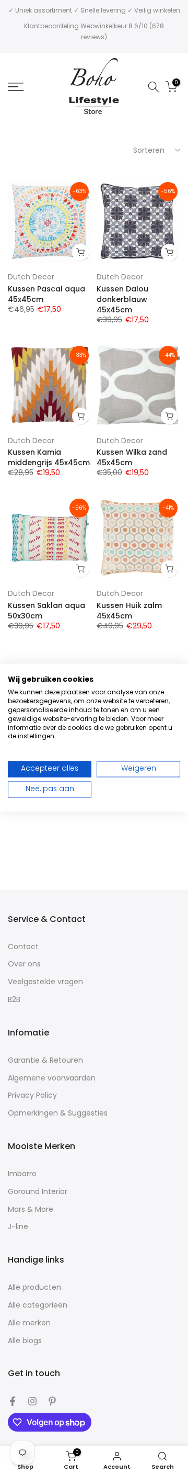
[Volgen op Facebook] (12, 1401)
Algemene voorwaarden (52, 1078)
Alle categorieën (37, 1305)
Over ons (24, 964)
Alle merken (29, 1323)
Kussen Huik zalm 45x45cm (129, 610)
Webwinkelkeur (103, 25)
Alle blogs (25, 1341)
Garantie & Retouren (45, 1060)
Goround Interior (37, 1192)
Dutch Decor (31, 277)
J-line (18, 1227)
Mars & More (30, 1209)
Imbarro (22, 1174)
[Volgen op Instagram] (32, 1401)
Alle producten (34, 1287)
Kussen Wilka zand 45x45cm (132, 457)
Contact (23, 947)
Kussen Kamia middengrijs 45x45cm (49, 457)
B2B (14, 1000)
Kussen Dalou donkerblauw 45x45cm (122, 299)
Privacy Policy (32, 1095)
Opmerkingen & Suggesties (58, 1113)
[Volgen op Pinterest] (52, 1401)
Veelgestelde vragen (45, 982)
